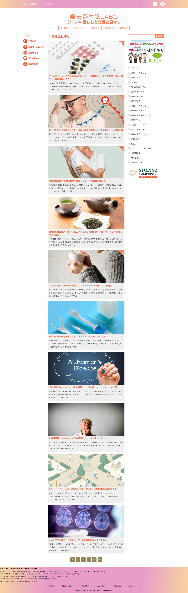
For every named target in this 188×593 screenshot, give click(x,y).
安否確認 (64, 28)
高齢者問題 (95, 28)
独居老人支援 (136, 162)
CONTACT (33, 4)
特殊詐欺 (135, 158)
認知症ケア (136, 139)
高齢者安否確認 (137, 96)
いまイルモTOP (46, 4)
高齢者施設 (123, 28)
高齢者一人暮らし (79, 28)
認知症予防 (136, 120)
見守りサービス (137, 92)
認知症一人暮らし (138, 106)
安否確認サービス (138, 111)
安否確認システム (138, 87)
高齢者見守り (136, 77)
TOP (25, 4)
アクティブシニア (138, 125)
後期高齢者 (136, 153)
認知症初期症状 (137, 129)
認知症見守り (109, 28)
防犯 (133, 144)
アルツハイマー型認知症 (141, 148)
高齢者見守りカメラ (139, 134)
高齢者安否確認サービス (141, 115)
